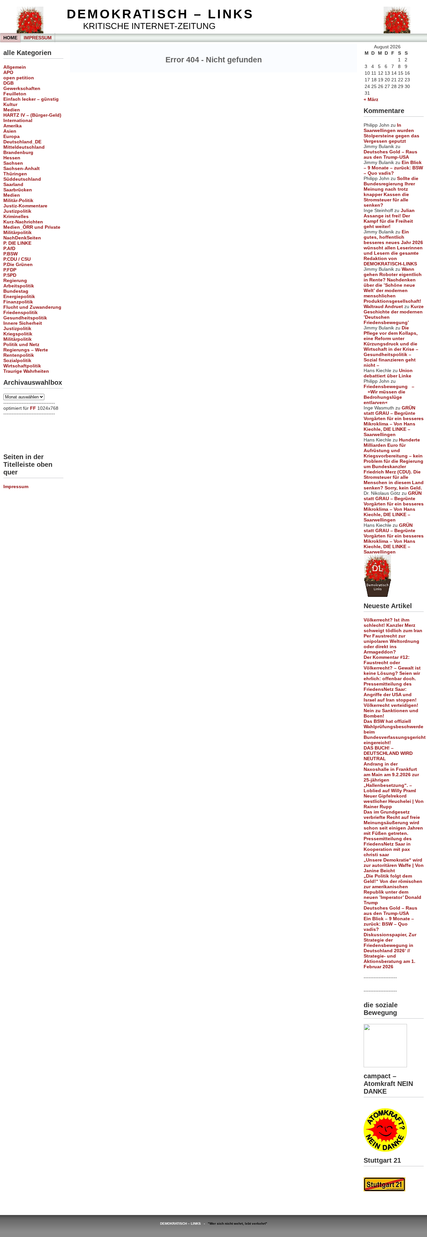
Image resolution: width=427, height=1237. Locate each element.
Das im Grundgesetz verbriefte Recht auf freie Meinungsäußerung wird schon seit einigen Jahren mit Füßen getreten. (393, 822)
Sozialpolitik (17, 360)
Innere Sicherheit (22, 323)
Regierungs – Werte (25, 349)
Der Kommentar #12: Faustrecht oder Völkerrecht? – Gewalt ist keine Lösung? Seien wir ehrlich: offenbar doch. (392, 668)
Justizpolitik (17, 211)
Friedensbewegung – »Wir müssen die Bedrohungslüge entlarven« (389, 394)
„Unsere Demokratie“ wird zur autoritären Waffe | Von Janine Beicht (394, 865)
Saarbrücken (17, 189)
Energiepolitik (19, 296)
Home (10, 37)
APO (8, 72)
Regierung (15, 280)
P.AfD (9, 248)
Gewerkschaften (21, 88)
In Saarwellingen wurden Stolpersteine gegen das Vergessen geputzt (391, 133)
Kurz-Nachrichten (23, 221)
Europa (11, 136)
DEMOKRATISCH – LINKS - (184, 1223)
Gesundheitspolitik (25, 317)
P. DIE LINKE (17, 243)
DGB (8, 83)
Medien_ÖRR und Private (31, 227)
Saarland (13, 184)
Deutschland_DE (22, 141)
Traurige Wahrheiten (26, 371)
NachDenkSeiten (22, 237)
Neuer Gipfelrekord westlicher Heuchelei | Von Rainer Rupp (394, 801)
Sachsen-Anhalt (21, 168)
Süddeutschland (22, 179)
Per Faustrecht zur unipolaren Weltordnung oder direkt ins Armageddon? (391, 644)
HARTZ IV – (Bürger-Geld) (32, 115)
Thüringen (15, 173)
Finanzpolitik (18, 301)
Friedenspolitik (20, 312)
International (17, 120)
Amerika (12, 125)
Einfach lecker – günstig (31, 99)
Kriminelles (16, 216)
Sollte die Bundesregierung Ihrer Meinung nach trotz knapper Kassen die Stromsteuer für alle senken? (391, 192)
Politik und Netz (21, 344)
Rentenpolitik (18, 355)
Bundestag (15, 291)
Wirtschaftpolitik (22, 365)
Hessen (11, 157)
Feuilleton (14, 93)
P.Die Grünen (18, 264)
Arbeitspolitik (18, 285)
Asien (9, 131)
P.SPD (9, 275)
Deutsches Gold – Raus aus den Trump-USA (390, 154)
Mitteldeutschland (24, 147)
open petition (18, 77)
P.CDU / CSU (17, 259)
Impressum (38, 37)
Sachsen (13, 163)
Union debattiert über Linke (388, 373)
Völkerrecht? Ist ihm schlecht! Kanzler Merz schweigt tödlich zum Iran (393, 625)
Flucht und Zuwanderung (32, 307)
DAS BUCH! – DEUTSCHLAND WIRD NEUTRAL (388, 753)
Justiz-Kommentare (25, 205)
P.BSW (10, 253)
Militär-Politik (18, 200)
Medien (11, 109)
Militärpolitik (17, 232)
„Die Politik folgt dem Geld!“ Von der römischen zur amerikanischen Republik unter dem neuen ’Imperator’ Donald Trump (393, 889)
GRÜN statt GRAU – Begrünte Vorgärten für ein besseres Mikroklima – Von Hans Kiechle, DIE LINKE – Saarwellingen (394, 421)
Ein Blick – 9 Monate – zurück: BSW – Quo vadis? (393, 168)
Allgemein (14, 67)
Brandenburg (18, 152)
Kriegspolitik (17, 333)
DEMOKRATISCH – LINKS (160, 14)
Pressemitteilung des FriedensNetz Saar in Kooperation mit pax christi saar (388, 846)
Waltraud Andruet (383, 306)
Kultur (10, 104)
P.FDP (9, 269)
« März (371, 99)
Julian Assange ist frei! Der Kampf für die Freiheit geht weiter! (389, 218)
